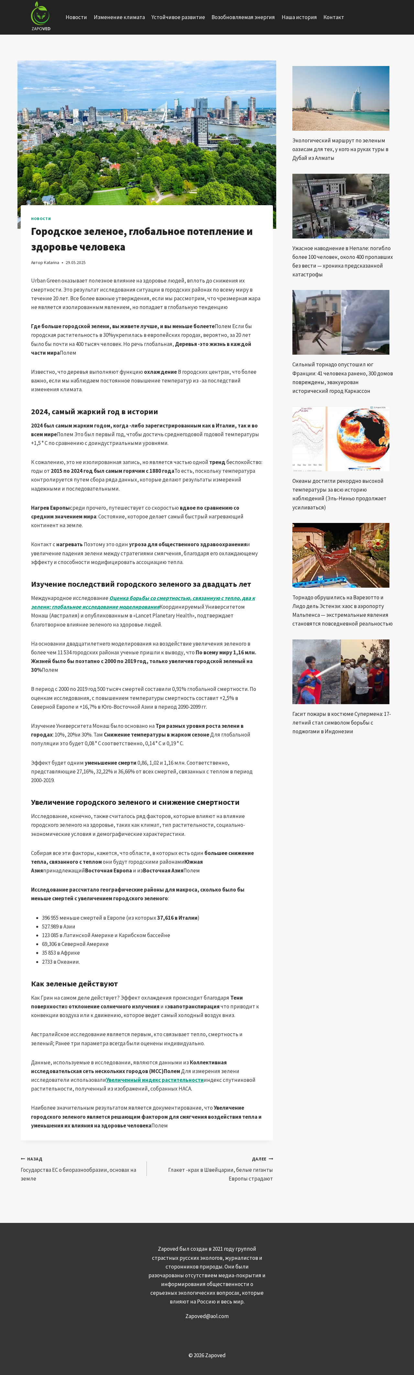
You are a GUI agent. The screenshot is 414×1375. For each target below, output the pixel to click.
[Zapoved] (40, 17)
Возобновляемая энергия (243, 17)
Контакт (333, 17)
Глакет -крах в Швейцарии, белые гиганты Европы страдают (220, 1169)
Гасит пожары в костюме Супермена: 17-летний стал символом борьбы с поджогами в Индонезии (341, 722)
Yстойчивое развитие (178, 17)
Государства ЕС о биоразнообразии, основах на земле (78, 1169)
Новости (76, 17)
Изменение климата (119, 17)
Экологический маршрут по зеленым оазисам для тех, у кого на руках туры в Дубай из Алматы (340, 149)
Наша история (299, 17)
